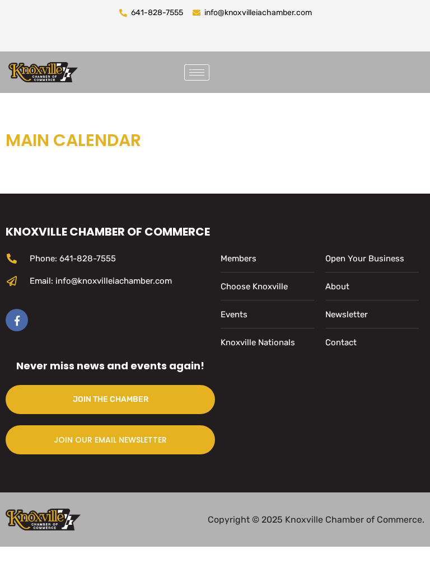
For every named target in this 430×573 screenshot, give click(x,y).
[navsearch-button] (232, 70)
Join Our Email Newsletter (110, 439)
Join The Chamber (110, 399)
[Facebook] (17, 320)
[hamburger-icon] (196, 72)
